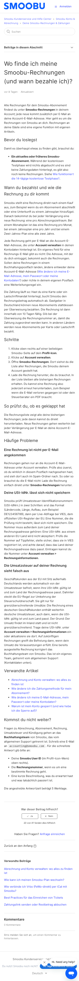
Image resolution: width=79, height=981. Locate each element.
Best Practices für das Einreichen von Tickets (33, 897)
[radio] (30, 816)
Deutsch (38, 973)
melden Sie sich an (21, 934)
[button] (56, 6)
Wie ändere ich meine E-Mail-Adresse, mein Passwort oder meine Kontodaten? (37, 276)
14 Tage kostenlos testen (58, 966)
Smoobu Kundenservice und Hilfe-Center (27, 18)
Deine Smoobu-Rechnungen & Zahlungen (46, 23)
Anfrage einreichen (52, 834)
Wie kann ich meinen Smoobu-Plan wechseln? (34, 880)
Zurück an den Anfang (18, 845)
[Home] (24, 8)
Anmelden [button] (65, 6)
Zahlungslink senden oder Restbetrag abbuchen (35, 904)
